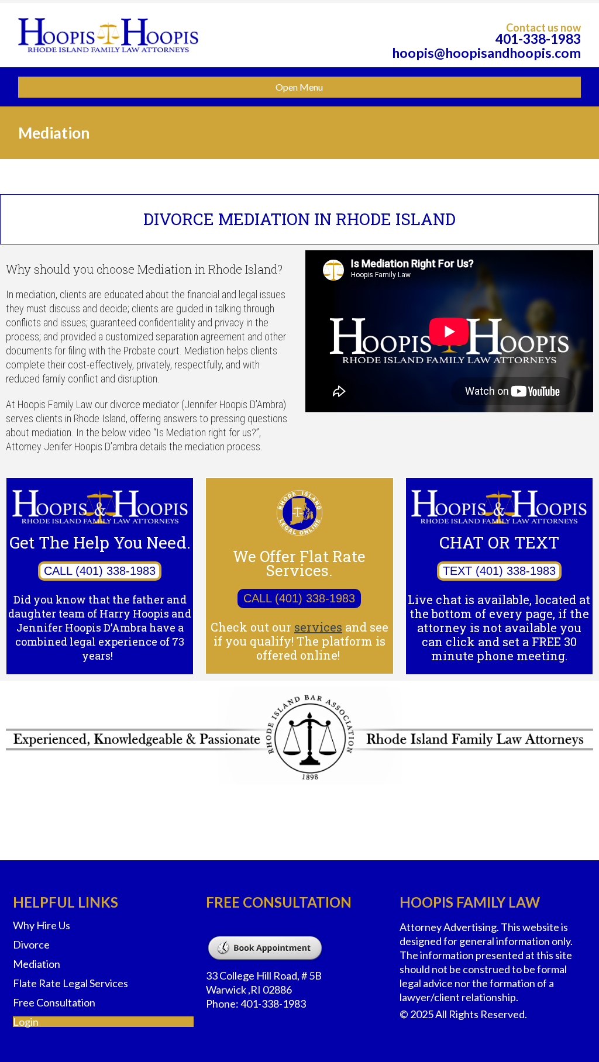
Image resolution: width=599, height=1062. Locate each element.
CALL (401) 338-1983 (100, 570)
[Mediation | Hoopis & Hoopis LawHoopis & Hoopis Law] (108, 35)
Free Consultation (54, 1002)
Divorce (31, 944)
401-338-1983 (538, 38)
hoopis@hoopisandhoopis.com (486, 52)
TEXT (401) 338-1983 (499, 570)
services (318, 627)
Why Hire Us (41, 925)
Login (26, 1021)
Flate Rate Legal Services (70, 983)
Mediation (36, 963)
